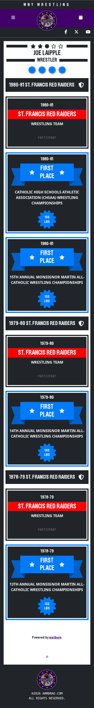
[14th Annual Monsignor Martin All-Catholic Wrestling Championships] (52, 71)
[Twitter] (76, 32)
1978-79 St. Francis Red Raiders (42, 477)
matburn (55, 637)
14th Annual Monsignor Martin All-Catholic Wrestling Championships (47, 433)
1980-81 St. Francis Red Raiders (41, 85)
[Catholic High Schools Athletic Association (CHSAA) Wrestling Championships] (32, 71)
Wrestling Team (47, 123)
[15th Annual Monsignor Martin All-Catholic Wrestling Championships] (42, 71)
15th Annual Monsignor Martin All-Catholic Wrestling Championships (47, 280)
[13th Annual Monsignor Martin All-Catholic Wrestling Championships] (62, 71)
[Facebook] (66, 32)
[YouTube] (88, 32)
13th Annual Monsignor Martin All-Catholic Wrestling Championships (47, 587)
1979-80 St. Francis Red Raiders (42, 323)
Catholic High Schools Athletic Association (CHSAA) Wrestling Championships (47, 198)
